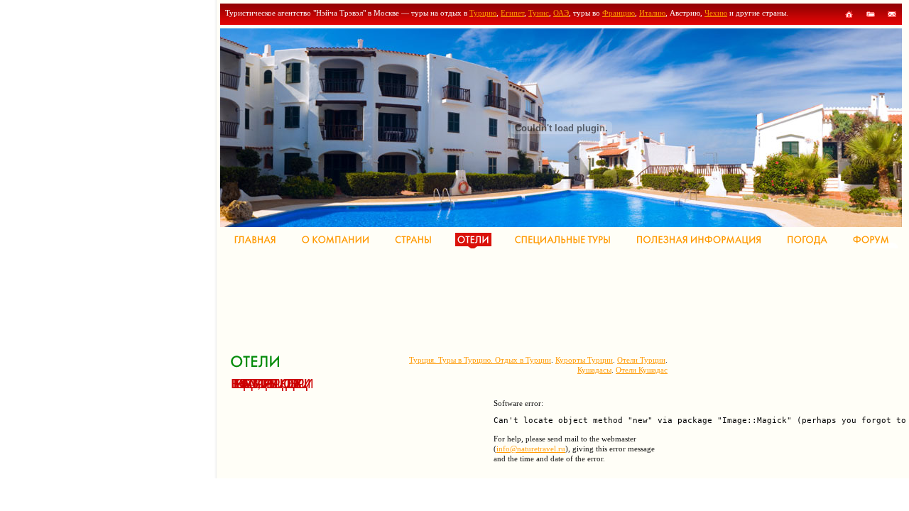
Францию (618, 13)
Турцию (482, 13)
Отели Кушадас (642, 370)
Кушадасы (594, 370)
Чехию (715, 13)
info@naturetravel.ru (530, 448)
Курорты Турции (584, 360)
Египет (512, 13)
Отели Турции (641, 360)
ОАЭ (561, 13)
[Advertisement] (489, 298)
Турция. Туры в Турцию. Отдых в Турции (480, 360)
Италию (652, 13)
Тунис (538, 13)
